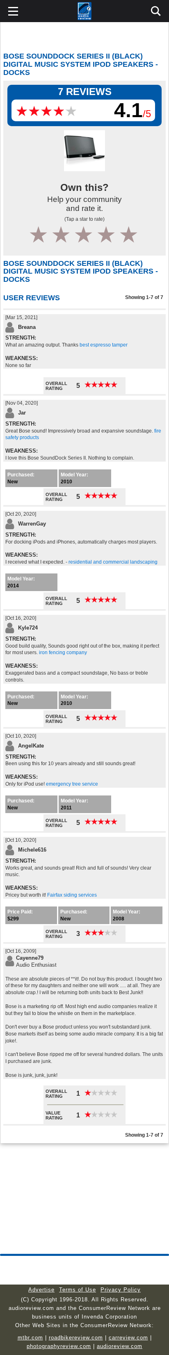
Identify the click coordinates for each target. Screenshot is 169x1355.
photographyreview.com (59, 1346)
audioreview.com (119, 1346)
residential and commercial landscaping (113, 562)
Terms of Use (77, 1290)
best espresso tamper (104, 345)
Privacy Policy (120, 1290)
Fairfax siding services (72, 895)
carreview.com (128, 1338)
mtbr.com (30, 1338)
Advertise (41, 1290)
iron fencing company (63, 652)
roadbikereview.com (76, 1338)
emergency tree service (72, 784)
